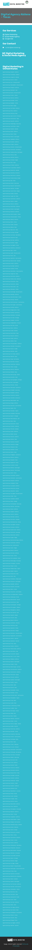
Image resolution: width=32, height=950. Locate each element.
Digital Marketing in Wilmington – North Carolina (12, 304)
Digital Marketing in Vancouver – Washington (11, 581)
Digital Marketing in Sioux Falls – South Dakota (12, 591)
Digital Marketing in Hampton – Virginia (10, 410)
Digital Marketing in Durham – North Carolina (11, 736)
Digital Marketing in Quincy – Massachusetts (12, 92)
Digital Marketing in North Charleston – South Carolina (13, 302)
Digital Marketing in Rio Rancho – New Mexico (12, 149)
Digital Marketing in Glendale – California (11, 584)
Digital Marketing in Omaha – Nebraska (10, 827)
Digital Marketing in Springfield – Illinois (11, 245)
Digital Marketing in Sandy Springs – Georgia (11, 178)
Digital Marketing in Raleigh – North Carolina (11, 822)
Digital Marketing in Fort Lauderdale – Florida (11, 558)
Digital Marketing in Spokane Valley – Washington (12, 152)
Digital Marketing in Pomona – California (10, 457)
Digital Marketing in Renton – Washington (11, 136)
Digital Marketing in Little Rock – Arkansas (11, 622)
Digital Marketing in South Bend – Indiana (11, 126)
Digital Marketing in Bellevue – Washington (11, 467)
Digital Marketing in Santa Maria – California (11, 198)
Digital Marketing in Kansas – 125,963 (10, 348)
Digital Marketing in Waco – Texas (9, 421)
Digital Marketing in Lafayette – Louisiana (11, 320)
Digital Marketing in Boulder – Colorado (10, 128)
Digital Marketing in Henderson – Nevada (11, 780)
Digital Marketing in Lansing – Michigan (10, 232)
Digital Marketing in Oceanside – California (11, 535)
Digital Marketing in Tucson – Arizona (10, 840)
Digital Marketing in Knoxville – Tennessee (11, 586)
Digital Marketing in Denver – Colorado (10, 878)
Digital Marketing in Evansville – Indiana (11, 284)
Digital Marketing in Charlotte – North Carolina (12, 886)
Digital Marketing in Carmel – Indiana (10, 79)
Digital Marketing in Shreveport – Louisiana (11, 563)
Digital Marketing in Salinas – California (10, 514)
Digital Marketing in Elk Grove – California (11, 553)
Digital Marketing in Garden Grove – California (11, 529)
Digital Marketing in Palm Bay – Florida (10, 325)
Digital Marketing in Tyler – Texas (9, 180)
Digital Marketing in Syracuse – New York (11, 441)
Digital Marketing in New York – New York (11, 925)
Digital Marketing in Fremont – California (11, 677)
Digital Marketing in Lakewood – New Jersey (11, 413)
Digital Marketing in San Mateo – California (11, 108)
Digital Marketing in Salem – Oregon (10, 547)
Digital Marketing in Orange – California (10, 403)
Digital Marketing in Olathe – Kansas (10, 434)
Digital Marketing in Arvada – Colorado (10, 330)
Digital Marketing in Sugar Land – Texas (10, 196)
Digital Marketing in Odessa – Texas (10, 227)
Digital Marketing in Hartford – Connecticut (11, 312)
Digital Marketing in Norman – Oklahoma (11, 369)
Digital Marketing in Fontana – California (10, 646)
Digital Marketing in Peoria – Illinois (10, 222)
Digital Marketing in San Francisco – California (12, 884)
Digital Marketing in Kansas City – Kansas (11, 488)
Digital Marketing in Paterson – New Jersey (11, 506)
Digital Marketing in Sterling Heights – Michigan (12, 379)
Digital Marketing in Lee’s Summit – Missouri (12, 116)
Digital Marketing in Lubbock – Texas (10, 708)
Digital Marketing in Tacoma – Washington (11, 661)
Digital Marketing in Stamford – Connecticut (11, 397)
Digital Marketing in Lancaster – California (11, 527)
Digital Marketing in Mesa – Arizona (10, 834)
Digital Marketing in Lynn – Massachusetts (11, 82)
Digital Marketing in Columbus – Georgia (11, 630)
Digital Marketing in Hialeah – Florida (10, 664)
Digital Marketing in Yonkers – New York (10, 638)
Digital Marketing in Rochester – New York (11, 641)
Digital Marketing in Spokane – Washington (11, 679)
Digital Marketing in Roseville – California (11, 480)
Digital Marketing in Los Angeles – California (11, 922)
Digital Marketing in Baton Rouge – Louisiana (11, 666)
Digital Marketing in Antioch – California (10, 263)
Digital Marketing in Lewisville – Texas (10, 237)
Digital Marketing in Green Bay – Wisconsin (11, 172)
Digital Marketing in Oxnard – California (10, 620)
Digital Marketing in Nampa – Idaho (10, 154)
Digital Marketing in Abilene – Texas (10, 341)
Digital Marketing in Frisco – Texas (9, 643)
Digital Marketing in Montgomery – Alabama (11, 610)
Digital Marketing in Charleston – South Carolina (12, 478)
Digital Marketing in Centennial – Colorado (11, 170)
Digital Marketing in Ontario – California (10, 550)
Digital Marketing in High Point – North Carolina (12, 258)
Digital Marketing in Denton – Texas (10, 452)
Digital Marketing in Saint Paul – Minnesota (11, 754)
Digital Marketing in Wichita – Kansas (10, 801)
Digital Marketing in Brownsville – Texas (10, 573)
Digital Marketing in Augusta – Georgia (10, 615)
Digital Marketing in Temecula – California (11, 211)
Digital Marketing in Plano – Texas (9, 741)
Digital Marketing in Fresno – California (10, 842)
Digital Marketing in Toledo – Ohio (9, 713)
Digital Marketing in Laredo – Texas (9, 703)
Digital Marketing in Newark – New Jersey (11, 757)
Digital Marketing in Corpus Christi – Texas (11, 772)
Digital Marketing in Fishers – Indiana (10, 95)
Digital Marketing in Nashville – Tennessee (11, 873)
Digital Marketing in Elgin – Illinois (9, 250)
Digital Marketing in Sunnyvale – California (11, 485)
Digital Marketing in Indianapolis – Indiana (11, 889)
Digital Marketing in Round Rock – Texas (11, 333)
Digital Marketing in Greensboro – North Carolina (12, 749)
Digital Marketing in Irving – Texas (9, 700)
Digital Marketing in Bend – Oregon (9, 105)
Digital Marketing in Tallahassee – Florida (11, 597)
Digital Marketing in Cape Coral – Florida (10, 628)
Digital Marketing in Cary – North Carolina (11, 545)
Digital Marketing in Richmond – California (11, 276)
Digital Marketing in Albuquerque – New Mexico (12, 845)
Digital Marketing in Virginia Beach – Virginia (11, 819)
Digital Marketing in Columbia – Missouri (11, 361)
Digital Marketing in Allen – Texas (9, 162)
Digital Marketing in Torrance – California (11, 436)
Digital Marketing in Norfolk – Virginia (10, 682)
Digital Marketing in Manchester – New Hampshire (13, 271)
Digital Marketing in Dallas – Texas (9, 904)
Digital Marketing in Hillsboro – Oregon (10, 160)
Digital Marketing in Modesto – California (11, 659)
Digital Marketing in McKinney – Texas (10, 625)
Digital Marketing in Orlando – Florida (10, 765)
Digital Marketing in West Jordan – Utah (10, 286)
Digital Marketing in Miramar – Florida (10, 385)
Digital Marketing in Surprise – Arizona (10, 465)
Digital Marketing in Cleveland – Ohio (10, 788)
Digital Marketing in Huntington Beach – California (12, 594)
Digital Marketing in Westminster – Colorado (11, 260)
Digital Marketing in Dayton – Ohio (9, 408)
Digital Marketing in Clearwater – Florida (10, 289)
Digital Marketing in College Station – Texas (11, 310)
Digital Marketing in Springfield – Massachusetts (12, 493)
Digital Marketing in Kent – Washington (10, 382)
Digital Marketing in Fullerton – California (11, 426)
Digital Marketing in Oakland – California (10, 811)
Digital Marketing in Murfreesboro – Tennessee (12, 503)
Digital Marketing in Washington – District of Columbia (13, 868)
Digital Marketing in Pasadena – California (11, 392)
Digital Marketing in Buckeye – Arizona (10, 100)
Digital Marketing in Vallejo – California (10, 338)
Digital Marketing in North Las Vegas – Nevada (12, 723)
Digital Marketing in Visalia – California (10, 431)
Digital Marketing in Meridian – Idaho (10, 351)
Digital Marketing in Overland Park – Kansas (11, 599)
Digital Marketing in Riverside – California (11, 770)
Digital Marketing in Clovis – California (10, 328)
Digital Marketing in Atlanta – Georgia (10, 829)
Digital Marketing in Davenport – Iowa (10, 90)
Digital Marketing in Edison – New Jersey (11, 183)
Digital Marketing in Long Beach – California (11, 816)
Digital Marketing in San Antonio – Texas (10, 909)
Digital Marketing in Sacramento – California (11, 837)
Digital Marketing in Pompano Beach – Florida (12, 216)
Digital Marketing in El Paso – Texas (10, 871)
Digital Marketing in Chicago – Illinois (10, 920)
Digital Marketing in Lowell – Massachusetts (11, 253)
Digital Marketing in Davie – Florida (9, 134)
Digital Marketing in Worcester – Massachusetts (12, 633)
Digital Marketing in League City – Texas (10, 273)
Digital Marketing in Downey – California (10, 219)
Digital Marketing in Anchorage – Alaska (10, 739)
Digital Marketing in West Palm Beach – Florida (12, 297)
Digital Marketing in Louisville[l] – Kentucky (11, 855)
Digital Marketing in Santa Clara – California (11, 364)
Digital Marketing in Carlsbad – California (11, 266)
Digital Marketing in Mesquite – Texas (10, 447)
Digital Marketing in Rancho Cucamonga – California (13, 540)
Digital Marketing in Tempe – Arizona (10, 566)
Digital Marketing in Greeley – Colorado (10, 193)
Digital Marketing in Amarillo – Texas (10, 617)
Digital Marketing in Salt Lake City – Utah (11, 612)
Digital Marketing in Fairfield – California (10, 307)
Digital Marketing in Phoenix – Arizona (10, 915)
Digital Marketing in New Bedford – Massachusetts (13, 85)
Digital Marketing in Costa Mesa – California (11, 206)
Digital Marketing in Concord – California (10, 335)
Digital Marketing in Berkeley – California (11, 294)
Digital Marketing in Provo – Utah (9, 255)
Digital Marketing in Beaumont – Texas (10, 229)
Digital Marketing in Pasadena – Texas (10, 460)
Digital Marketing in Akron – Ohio (9, 576)
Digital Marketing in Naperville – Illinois (10, 462)
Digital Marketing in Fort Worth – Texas (10, 894)
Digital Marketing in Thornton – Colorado (10, 428)
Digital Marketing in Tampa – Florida (10, 793)
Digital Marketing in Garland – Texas (10, 687)
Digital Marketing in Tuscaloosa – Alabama (11, 74)
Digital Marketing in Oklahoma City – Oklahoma (12, 876)
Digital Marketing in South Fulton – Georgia (11, 191)
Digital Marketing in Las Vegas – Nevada (10, 863)
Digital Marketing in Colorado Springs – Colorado (12, 824)
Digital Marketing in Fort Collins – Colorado (11, 519)
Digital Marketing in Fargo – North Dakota (11, 359)
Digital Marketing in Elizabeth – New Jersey (11, 390)
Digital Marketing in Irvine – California (10, 762)
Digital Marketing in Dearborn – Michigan (11, 188)
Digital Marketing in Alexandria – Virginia (11, 491)
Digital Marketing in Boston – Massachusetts (12, 866)
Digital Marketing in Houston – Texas (10, 917)
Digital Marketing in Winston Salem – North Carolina (13, 695)
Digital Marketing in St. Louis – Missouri (11, 747)
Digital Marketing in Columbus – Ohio (10, 891)
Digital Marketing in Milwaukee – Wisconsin (11, 847)
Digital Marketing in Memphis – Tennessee (11, 853)
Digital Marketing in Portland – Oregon (10, 860)
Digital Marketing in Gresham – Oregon (10, 242)
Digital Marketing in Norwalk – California (10, 72)
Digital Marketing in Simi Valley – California (11, 353)
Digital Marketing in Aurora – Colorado (10, 796)
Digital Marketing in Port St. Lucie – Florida (11, 656)
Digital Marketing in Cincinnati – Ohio (10, 759)
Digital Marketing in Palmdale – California (11, 516)
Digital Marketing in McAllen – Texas (10, 439)
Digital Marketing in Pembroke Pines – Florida (12, 522)
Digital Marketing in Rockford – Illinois (10, 449)
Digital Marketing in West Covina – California (11, 175)
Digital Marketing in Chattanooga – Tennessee (12, 560)
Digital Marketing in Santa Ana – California (11, 767)
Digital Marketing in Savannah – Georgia (10, 444)
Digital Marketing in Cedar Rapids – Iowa (11, 400)
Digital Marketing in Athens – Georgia (10, 366)
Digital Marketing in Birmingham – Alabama (11, 607)
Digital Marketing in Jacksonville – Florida (11, 897)
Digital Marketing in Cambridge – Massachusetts (12, 291)
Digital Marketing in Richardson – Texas (10, 281)
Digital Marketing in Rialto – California (10, 131)
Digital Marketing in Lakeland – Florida (10, 268)
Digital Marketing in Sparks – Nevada (10, 201)
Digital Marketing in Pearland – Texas (10, 356)
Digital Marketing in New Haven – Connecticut (12, 387)
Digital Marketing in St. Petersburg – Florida (11, 705)
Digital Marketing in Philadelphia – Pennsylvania (12, 912)
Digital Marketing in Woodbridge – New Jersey (12, 123)
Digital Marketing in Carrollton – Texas (10, 377)
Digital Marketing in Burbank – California (11, 141)
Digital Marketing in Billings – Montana (10, 299)
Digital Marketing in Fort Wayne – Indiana (11, 710)
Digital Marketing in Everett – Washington (11, 209)
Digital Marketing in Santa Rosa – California (11, 542)
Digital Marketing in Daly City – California (10, 97)
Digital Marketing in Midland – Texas (10, 372)
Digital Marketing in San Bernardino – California (12, 669)
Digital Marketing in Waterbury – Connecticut (11, 247)
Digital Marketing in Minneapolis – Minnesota (12, 809)
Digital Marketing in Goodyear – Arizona (10, 103)
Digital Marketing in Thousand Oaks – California (12, 343)
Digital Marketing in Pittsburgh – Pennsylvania (12, 752)
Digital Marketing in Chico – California (10, 110)
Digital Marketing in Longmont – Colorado (11, 77)
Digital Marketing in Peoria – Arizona (10, 589)
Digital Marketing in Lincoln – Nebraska (10, 744)
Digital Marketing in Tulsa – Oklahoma (10, 806)
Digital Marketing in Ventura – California (10, 203)
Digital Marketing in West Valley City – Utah (11, 418)
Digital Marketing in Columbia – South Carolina (12, 405)
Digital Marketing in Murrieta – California (11, 240)
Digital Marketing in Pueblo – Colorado (10, 224)
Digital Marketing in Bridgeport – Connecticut (12, 454)
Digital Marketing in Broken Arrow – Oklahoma (12, 278)
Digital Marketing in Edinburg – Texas (10, 113)
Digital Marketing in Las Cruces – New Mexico (12, 235)
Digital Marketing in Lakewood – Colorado (11, 498)
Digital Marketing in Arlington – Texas (10, 798)
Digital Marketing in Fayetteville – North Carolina (12, 635)
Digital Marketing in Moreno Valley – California (12, 648)
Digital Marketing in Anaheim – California (11, 785)
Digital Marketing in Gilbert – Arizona (10, 721)
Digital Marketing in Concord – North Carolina (11, 185)
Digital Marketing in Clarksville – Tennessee (11, 532)
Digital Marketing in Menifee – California (10, 157)
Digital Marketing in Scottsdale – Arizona (11, 690)
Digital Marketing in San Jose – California (11, 902)
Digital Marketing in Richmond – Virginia (11, 674)
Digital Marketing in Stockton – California (11, 778)
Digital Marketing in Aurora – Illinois (10, 555)
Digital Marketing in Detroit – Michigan (10, 858)
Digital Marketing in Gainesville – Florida (11, 423)
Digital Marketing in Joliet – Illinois (9, 472)
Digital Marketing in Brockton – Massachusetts (12, 147)
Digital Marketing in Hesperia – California (11, 87)
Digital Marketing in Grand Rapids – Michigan (12, 604)
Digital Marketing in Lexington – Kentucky (11, 775)
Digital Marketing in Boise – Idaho (9, 685)
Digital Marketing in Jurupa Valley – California (11, 167)
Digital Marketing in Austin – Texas (9, 899)
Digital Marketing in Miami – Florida (10, 814)
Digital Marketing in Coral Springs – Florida (11, 374)
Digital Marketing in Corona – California (10, 509)
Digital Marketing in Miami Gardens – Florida (11, 214)
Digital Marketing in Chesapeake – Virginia (11, 697)
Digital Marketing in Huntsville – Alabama (11, 653)
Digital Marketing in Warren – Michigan (10, 416)
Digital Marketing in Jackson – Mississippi (11, 470)
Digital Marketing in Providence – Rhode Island (12, 578)
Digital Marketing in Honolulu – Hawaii (10, 783)
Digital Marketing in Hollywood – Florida (10, 483)
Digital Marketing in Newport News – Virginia (11, 568)
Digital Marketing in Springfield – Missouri (11, 524)
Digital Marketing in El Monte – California (11, 165)
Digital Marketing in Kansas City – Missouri (11, 832)
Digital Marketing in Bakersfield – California (11, 803)
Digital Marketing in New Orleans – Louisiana (11, 791)
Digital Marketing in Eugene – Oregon (10, 537)
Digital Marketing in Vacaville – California (11, 121)
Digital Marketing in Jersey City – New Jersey (11, 734)
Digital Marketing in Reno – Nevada (9, 716)
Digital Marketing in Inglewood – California (11, 139)
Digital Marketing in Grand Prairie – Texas (11, 602)
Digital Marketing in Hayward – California (11, 511)
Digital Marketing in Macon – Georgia (10, 501)
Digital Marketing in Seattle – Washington (11, 881)
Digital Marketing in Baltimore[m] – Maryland (12, 850)
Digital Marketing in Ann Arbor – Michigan (11, 317)
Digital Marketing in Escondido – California (11, 475)
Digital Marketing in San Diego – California (11, 907)
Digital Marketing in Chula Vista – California (11, 728)
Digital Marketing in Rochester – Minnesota (11, 315)
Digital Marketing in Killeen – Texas (9, 496)
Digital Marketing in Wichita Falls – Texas (11, 118)
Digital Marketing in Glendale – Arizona (10, 692)
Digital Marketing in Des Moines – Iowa (10, 651)
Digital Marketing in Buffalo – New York (10, 726)
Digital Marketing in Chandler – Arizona (10, 731)
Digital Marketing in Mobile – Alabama (10, 571)
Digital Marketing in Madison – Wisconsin (11, 718)
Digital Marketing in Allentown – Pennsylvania (12, 346)
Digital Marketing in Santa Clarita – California (11, 672)
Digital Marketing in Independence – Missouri (12, 322)
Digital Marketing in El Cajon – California (10, 144)
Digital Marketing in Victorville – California (11, 395)
